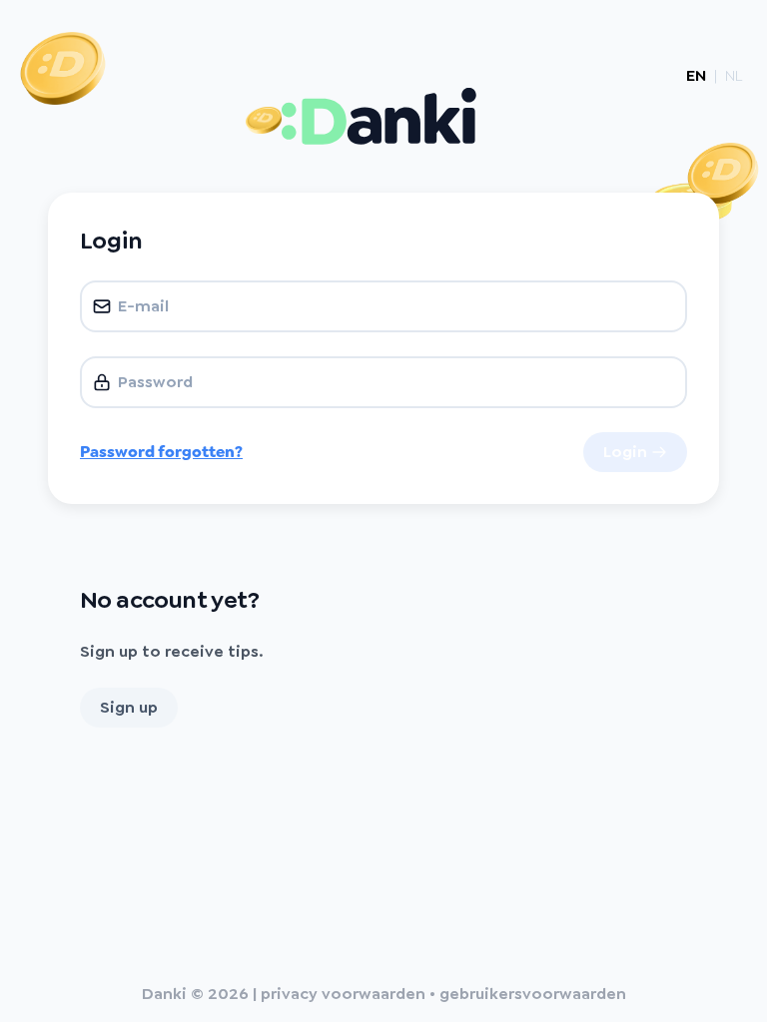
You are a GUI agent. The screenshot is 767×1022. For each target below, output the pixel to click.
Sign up (129, 707)
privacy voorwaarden (343, 993)
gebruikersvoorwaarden (532, 993)
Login (625, 451)
